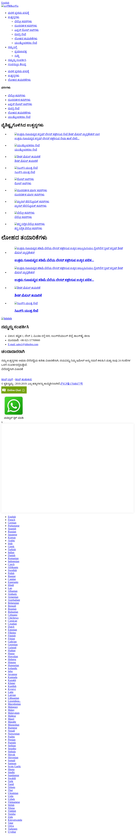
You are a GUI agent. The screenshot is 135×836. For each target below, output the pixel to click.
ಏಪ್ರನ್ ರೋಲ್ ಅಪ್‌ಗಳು (26, 30)
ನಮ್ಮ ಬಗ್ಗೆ (12, 47)
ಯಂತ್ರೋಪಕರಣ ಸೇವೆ (25, 42)
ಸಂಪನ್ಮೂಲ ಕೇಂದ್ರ (17, 64)
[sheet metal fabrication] (27, 287)
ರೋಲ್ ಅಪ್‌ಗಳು (22, 183)
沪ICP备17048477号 (71, 383)
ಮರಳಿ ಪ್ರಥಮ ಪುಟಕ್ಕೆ (18, 12)
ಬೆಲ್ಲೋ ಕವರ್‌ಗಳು (23, 21)
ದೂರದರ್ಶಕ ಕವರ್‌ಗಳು (25, 25)
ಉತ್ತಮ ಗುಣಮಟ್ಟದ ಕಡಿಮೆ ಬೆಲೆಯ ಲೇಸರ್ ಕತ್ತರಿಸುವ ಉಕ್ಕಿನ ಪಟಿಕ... (54, 260)
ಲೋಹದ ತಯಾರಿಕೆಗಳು (25, 38)
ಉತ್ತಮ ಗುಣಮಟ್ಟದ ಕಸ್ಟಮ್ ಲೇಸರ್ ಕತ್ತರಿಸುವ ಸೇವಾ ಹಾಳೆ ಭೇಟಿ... (46, 138)
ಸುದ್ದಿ (16, 55)
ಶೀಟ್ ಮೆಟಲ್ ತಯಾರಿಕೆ (26, 161)
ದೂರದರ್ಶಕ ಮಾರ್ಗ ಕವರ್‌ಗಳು (29, 194)
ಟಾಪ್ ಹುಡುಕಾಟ (23, 379)
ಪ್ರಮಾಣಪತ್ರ (20, 51)
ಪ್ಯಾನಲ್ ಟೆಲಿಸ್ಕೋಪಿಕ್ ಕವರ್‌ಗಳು (30, 205)
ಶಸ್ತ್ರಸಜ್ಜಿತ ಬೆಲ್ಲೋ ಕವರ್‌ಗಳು (28, 228)
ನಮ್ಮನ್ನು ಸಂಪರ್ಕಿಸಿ (17, 60)
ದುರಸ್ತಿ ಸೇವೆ (20, 34)
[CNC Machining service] (26, 303)
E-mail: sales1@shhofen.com (23, 344)
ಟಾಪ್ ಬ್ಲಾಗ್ (7, 379)
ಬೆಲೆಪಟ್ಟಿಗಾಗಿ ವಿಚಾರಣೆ (12, 369)
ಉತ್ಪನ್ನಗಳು (13, 17)
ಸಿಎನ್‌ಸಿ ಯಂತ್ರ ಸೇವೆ (24, 172)
